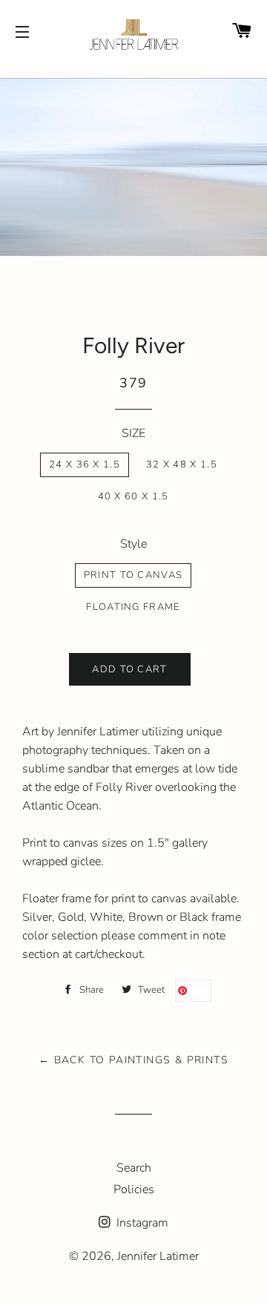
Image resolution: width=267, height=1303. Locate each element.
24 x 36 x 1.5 (84, 464)
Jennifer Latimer (158, 1256)
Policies (133, 1189)
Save (199, 990)
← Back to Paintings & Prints (133, 1060)
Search (133, 1168)
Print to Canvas (133, 575)
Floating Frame (132, 607)
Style (133, 544)
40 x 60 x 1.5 (133, 496)
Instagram (140, 1223)
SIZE (133, 433)
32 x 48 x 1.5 (181, 464)
